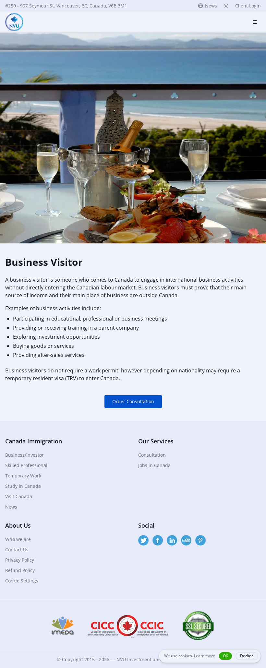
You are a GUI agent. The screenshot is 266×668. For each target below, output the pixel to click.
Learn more (204, 656)
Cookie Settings (21, 581)
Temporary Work (23, 476)
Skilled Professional (26, 465)
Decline (247, 656)
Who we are (18, 539)
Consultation (152, 455)
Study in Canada (23, 486)
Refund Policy (20, 570)
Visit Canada (18, 496)
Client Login (248, 6)
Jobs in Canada (154, 465)
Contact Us (17, 549)
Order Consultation (133, 401)
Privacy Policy (19, 560)
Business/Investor (24, 455)
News (211, 6)
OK (225, 656)
